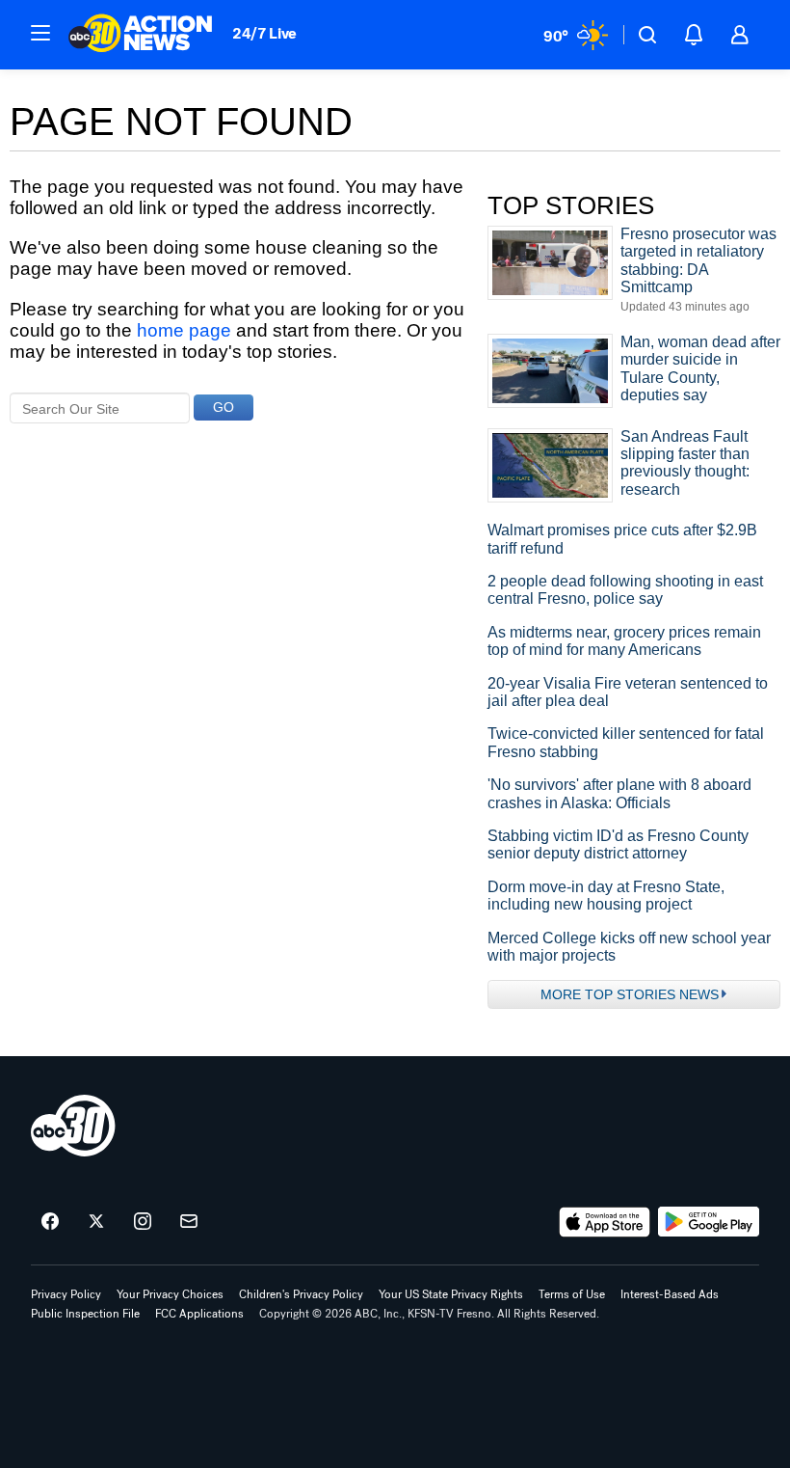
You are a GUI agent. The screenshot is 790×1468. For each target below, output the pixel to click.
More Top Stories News (629, 994)
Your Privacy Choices (170, 1294)
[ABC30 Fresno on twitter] (96, 1222)
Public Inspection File (85, 1313)
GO (223, 407)
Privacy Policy (66, 1294)
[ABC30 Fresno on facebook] (50, 1222)
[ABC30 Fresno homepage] (140, 35)
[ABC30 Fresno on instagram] (142, 1222)
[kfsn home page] (73, 1125)
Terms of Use (572, 1294)
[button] (40, 33)
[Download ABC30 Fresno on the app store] (605, 1222)
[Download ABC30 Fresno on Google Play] (708, 1222)
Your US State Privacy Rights (451, 1294)
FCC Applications (199, 1313)
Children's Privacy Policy (301, 1294)
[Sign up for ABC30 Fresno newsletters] (189, 1222)
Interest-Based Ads (669, 1294)
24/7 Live (264, 33)
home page (184, 330)
